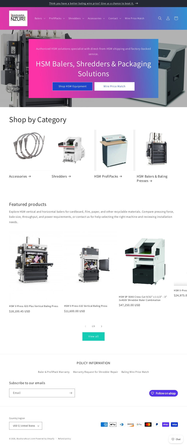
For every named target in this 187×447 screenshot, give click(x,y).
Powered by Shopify (45, 438)
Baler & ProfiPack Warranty (54, 372)
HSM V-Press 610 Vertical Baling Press (85, 306)
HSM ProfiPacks (106, 176)
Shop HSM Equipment (73, 86)
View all (93, 336)
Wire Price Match (114, 86)
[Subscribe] (71, 393)
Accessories (18, 176)
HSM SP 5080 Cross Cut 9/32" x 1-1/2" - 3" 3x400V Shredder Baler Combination (143, 298)
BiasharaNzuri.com (26, 438)
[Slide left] (85, 326)
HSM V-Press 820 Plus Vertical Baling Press (33, 306)
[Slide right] (102, 326)
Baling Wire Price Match (135, 372)
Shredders (59, 176)
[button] (40, 18)
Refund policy (64, 438)
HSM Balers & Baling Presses (152, 178)
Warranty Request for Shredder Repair (95, 372)
